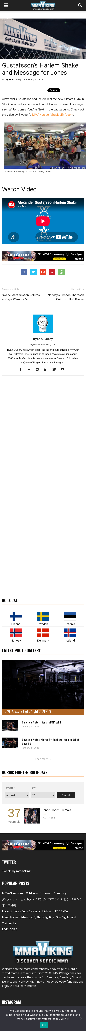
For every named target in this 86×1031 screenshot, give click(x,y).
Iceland (70, 640)
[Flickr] (30, 369)
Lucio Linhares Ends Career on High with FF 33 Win (35, 911)
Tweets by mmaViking (16, 871)
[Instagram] (39, 369)
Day (34, 787)
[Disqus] (43, 435)
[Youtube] (64, 369)
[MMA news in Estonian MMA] (70, 616)
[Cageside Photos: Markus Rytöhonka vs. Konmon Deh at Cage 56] (10, 743)
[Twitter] (55, 369)
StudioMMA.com (62, 114)
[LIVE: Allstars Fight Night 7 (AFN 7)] (43, 687)
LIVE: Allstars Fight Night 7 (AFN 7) (28, 711)
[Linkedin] (47, 369)
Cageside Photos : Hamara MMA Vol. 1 (41, 722)
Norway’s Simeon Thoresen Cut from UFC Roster (66, 297)
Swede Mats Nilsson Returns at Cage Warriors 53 (21, 297)
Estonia (70, 624)
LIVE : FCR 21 (10, 929)
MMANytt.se (40, 114)
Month (10, 787)
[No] (81, 1018)
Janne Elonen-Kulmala (57, 810)
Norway (16, 640)
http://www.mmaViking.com (43, 344)
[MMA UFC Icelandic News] (70, 632)
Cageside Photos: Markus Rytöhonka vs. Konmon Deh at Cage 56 (50, 741)
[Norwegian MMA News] (16, 632)
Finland (15, 624)
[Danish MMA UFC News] (43, 632)
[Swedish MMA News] (16, 616)
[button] (80, 5)
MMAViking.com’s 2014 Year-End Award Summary (34, 893)
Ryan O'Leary (13, 79)
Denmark (43, 640)
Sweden (43, 624)
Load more (41, 759)
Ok (44, 1025)
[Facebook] (22, 369)
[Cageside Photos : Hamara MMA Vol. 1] (10, 725)
